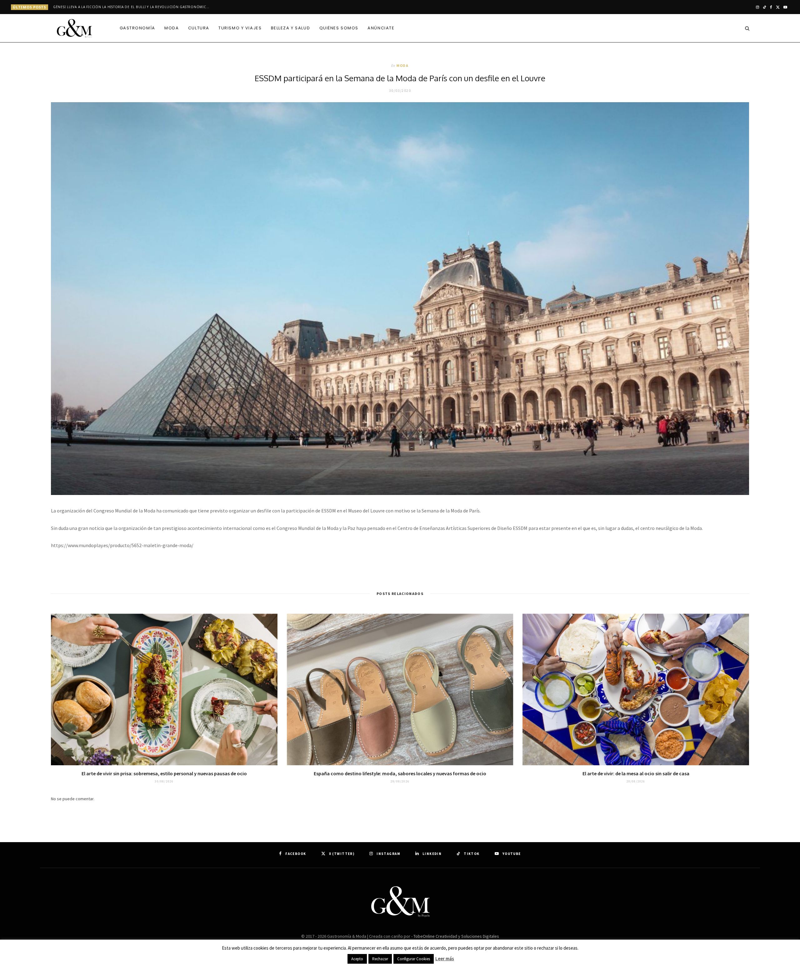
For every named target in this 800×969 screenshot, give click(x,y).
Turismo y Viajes (240, 28)
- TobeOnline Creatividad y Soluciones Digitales (455, 936)
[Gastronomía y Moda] (75, 28)
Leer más (444, 959)
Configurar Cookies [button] (413, 959)
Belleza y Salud (290, 28)
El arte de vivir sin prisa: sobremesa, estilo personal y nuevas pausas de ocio (164, 773)
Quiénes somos (338, 28)
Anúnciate (381, 28)
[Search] (745, 28)
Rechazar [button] (380, 959)
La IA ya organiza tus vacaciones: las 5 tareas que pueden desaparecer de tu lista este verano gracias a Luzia (132, 7)
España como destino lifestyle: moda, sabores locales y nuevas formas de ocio (400, 773)
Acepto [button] (357, 959)
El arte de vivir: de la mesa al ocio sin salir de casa (635, 773)
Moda (171, 28)
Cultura (198, 28)
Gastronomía (137, 28)
